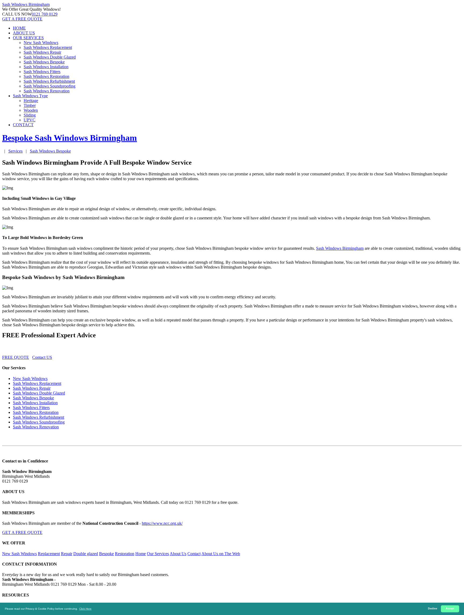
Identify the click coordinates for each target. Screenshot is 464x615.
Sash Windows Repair (42, 52)
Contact (194, 553)
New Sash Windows (41, 42)
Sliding (30, 115)
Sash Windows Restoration (46, 76)
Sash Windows (26, 4)
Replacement (49, 553)
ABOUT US (24, 33)
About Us (178, 553)
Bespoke (106, 553)
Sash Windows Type (30, 95)
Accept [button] (450, 608)
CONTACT (23, 124)
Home (140, 553)
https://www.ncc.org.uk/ (162, 523)
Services (15, 151)
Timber (30, 105)
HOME (19, 28)
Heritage (31, 100)
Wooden (31, 110)
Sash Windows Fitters (42, 71)
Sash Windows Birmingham (340, 248)
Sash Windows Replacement (48, 47)
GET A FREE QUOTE (22, 19)
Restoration (124, 553)
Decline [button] (432, 608)
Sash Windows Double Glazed (50, 57)
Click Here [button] (85, 608)
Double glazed (85, 553)
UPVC (29, 120)
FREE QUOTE (15, 357)
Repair (66, 553)
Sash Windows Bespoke (44, 62)
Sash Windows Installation (46, 66)
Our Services (158, 553)
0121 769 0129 (44, 14)
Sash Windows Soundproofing (49, 86)
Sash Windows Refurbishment (49, 81)
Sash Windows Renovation (47, 91)
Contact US (42, 357)
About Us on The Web (220, 553)
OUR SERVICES (28, 37)
